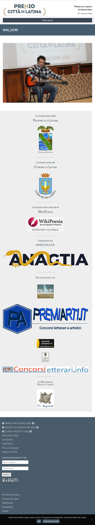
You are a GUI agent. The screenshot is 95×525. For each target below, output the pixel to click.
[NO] (92, 519)
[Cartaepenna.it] (45, 363)
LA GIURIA (7, 439)
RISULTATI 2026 (10, 435)
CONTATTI (7, 443)
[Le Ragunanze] (45, 398)
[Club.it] (45, 291)
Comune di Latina (10, 498)
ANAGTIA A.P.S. (10, 452)
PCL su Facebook (10, 447)
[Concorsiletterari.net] (45, 348)
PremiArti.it (7, 507)
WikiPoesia (7, 502)
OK (39, 521)
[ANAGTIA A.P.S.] (45, 259)
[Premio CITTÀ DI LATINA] (24, 7)
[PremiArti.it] (45, 335)
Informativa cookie (51, 521)
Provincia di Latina (11, 494)
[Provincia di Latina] (45, 138)
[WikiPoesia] (45, 224)
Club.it (5, 511)
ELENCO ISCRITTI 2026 (17, 431)
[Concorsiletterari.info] (45, 373)
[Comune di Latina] (45, 186)
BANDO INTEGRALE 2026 (18, 423)
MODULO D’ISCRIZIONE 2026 (20, 427)
